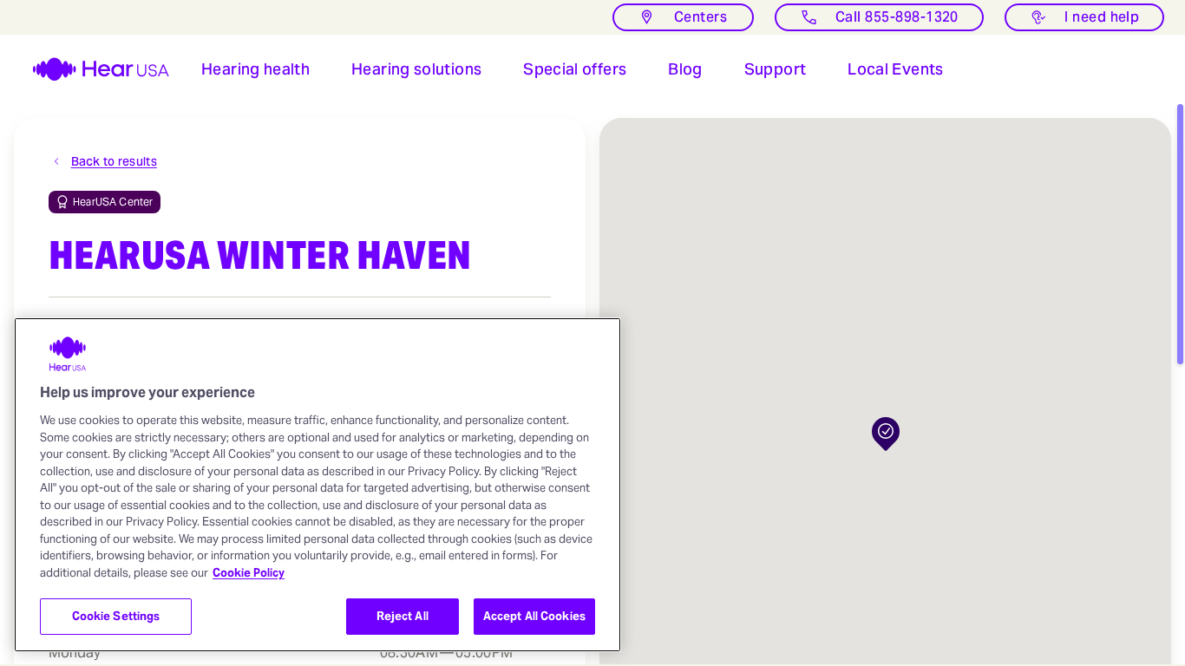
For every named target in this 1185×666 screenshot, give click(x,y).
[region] (317, 484)
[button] (255, 69)
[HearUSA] (90, 69)
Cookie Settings (116, 616)
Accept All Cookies (534, 616)
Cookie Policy (249, 572)
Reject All (402, 616)
